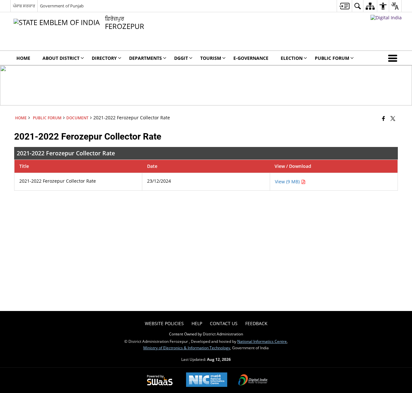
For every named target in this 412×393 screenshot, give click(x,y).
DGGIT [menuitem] (181, 58)
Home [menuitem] (23, 58)
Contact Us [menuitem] (224, 323)
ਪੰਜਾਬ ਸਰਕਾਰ (24, 6)
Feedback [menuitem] (256, 323)
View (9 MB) (288, 181)
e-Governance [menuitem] (250, 58)
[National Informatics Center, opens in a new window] (206, 380)
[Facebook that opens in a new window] (383, 118)
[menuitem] (344, 6)
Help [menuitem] (197, 323)
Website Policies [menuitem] (164, 323)
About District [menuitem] (61, 58)
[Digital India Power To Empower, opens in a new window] (253, 380)
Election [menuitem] (292, 58)
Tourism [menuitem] (210, 58)
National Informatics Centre (262, 341)
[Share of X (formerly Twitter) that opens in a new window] (393, 118)
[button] (394, 58)
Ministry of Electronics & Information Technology (186, 347)
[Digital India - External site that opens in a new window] (386, 17)
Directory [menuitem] (104, 58)
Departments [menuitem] (145, 58)
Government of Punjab (62, 6)
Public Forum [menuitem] (332, 58)
